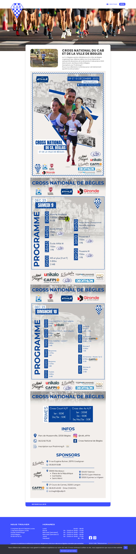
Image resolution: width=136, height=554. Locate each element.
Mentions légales (61, 543)
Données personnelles (76, 543)
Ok (126, 547)
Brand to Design (114, 543)
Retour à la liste (39, 504)
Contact (13, 543)
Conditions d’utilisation (25, 543)
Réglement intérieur (48, 543)
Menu (122, 4)
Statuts (37, 543)
